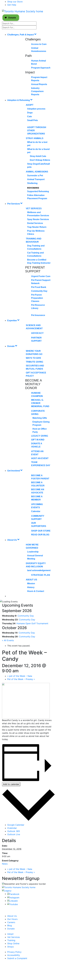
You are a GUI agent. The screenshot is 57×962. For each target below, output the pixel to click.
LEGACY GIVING (39, 436)
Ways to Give (33, 358)
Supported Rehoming (38, 191)
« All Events (8, 640)
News (5, 863)
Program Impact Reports (39, 79)
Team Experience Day (40, 464)
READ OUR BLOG (40, 535)
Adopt (29, 105)
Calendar (35, 511)
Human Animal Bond (38, 62)
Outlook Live (13, 834)
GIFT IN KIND (37, 440)
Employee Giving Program (41, 423)
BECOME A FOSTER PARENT (40, 477)
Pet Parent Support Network (40, 281)
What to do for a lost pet (37, 143)
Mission (31, 583)
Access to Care (39, 44)
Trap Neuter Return (36, 227)
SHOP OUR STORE (41, 531)
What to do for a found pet (38, 150)
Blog (9, 925)
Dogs (30, 112)
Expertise (12, 320)
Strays (10, 946)
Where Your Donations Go (34, 352)
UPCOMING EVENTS (37, 506)
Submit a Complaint (17, 958)
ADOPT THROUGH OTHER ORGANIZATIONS (36, 130)
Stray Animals (34, 138)
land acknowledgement (39, 570)
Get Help (11, 4)
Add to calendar (11, 784)
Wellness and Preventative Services (38, 214)
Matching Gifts (39, 418)
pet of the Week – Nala (19, 676)
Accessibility (13, 955)
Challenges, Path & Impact (20, 35)
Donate (11, 346)
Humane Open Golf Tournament (32, 623)
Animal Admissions (37, 172)
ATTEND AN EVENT (37, 453)
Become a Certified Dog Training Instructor (39, 261)
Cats (29, 116)
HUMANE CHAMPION (37, 394)
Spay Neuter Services (38, 219)
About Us (12, 540)
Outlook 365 (13, 831)
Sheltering (32, 183)
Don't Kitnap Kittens (40, 160)
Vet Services (34, 208)
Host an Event (40, 458)
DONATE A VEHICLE (36, 445)
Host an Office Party (39, 430)
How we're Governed (32, 546)
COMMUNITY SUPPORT (37, 517)
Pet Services (13, 204)
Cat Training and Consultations (35, 254)
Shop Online (13, 943)
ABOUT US (31, 580)
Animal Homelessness (38, 49)
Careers (11, 922)
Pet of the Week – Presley (21, 679)
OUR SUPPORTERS (38, 524)
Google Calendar (15, 824)
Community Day (39, 291)
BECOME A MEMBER (37, 498)
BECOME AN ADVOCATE (37, 491)
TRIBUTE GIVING (34, 362)
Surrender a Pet (35, 175)
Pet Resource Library (38, 306)
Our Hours (12, 919)
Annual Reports (39, 84)
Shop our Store (15, 1)
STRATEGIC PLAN (40, 575)
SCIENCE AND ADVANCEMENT (34, 327)
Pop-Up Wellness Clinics (36, 232)
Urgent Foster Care (40, 276)
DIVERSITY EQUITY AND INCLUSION (36, 565)
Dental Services (35, 223)
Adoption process (36, 109)
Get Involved (13, 471)
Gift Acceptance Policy (36, 374)
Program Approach (40, 68)
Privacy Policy (14, 952)
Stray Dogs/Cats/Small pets (38, 165)
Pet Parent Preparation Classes (37, 298)
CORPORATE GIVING (38, 412)
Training (11, 940)
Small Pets (32, 120)
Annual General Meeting (35, 557)
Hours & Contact (35, 591)
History (30, 587)
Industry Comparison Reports (37, 91)
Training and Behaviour (33, 240)
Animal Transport (36, 179)
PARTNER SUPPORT (36, 339)
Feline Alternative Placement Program (37, 197)
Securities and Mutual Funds (35, 367)
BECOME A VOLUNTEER (38, 484)
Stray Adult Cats (38, 156)
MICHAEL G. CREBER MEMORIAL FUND (40, 403)
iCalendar (12, 828)
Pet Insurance (38, 315)
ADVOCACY (37, 333)
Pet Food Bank (38, 287)
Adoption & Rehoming (18, 100)
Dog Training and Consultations (36, 247)
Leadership (33, 552)
